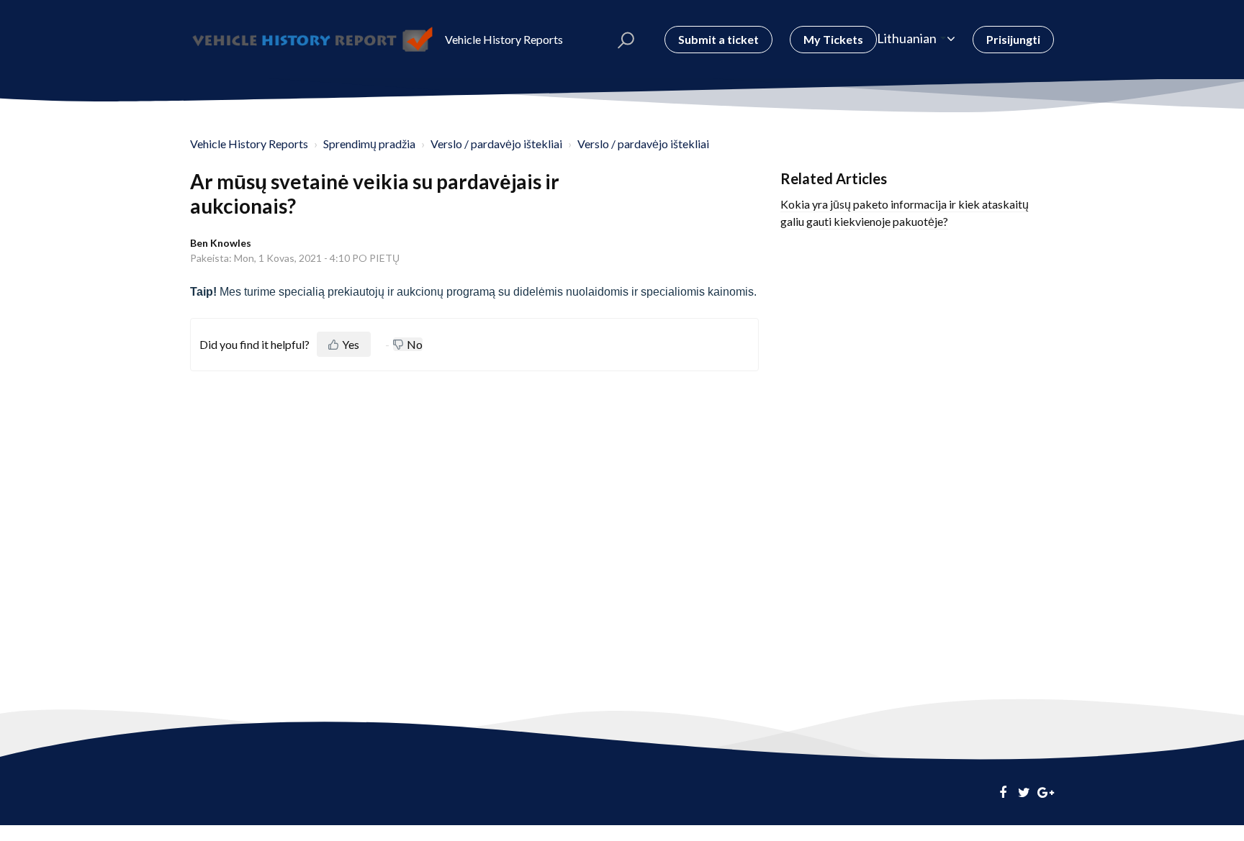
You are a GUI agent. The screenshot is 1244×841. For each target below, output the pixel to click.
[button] (626, 39)
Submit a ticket (718, 39)
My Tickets (833, 39)
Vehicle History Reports (249, 143)
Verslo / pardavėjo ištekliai (496, 143)
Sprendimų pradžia (369, 143)
